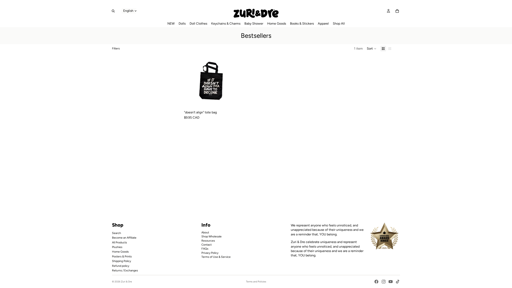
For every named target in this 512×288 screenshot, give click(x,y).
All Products (119, 242)
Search (116, 233)
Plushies (117, 247)
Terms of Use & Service (216, 257)
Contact (206, 244)
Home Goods (120, 251)
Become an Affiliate (124, 237)
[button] (371, 48)
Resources (208, 240)
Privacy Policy (209, 252)
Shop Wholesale (211, 236)
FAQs (204, 248)
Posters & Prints (122, 256)
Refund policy (120, 265)
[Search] (113, 11)
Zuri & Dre (126, 281)
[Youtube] (390, 281)
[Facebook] (376, 281)
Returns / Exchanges (125, 270)
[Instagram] (383, 281)
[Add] (231, 102)
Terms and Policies (256, 281)
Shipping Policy (121, 261)
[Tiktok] (397, 281)
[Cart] (397, 11)
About (205, 232)
